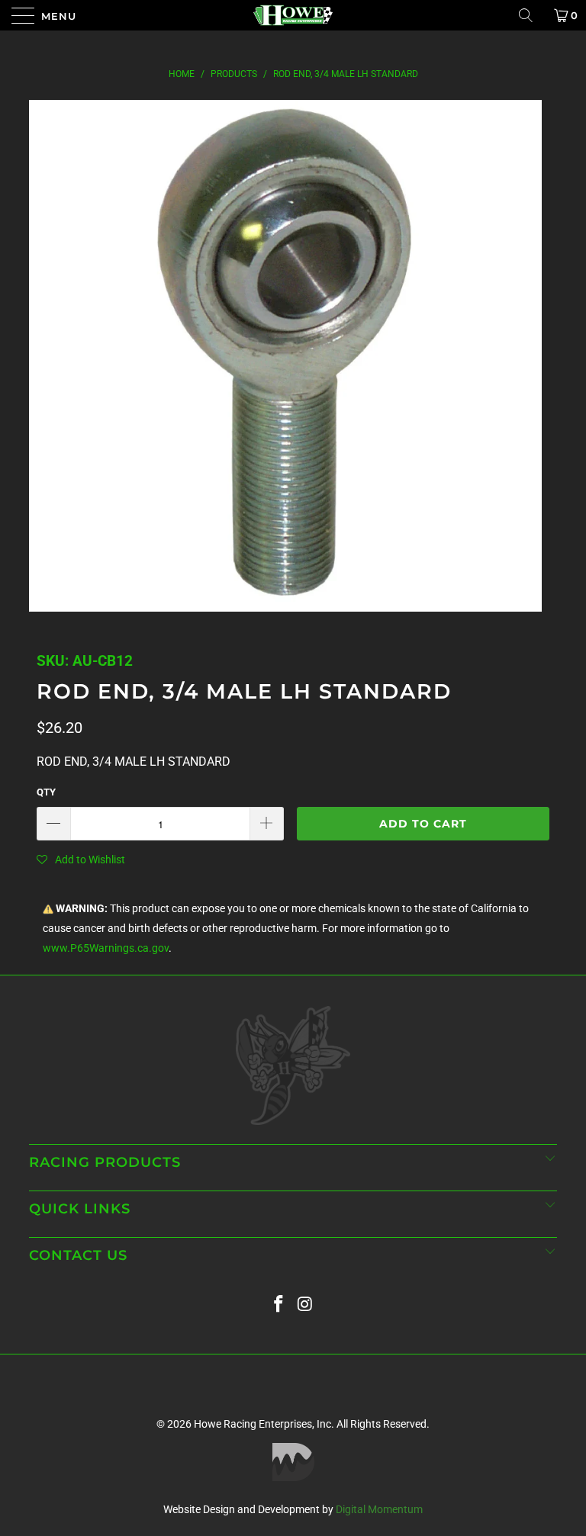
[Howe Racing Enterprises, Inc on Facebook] (279, 1304)
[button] (81, 859)
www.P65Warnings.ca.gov (106, 948)
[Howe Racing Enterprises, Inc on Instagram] (306, 1304)
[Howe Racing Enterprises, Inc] (293, 15)
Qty (46, 792)
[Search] (531, 15)
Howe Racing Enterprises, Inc (262, 1424)
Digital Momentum (379, 1509)
